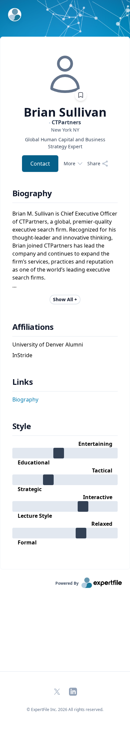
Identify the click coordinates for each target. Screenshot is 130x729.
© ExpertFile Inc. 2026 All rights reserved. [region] (65, 709)
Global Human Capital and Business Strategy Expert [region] (65, 143)
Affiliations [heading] (33, 327)
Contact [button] (40, 163)
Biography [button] (25, 399)
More (69, 163)
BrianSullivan (65, 112)
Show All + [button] (65, 299)
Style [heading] (21, 426)
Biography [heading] (32, 193)
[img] (65, 74)
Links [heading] (22, 381)
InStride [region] (22, 355)
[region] (65, 129)
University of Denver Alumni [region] (47, 344)
